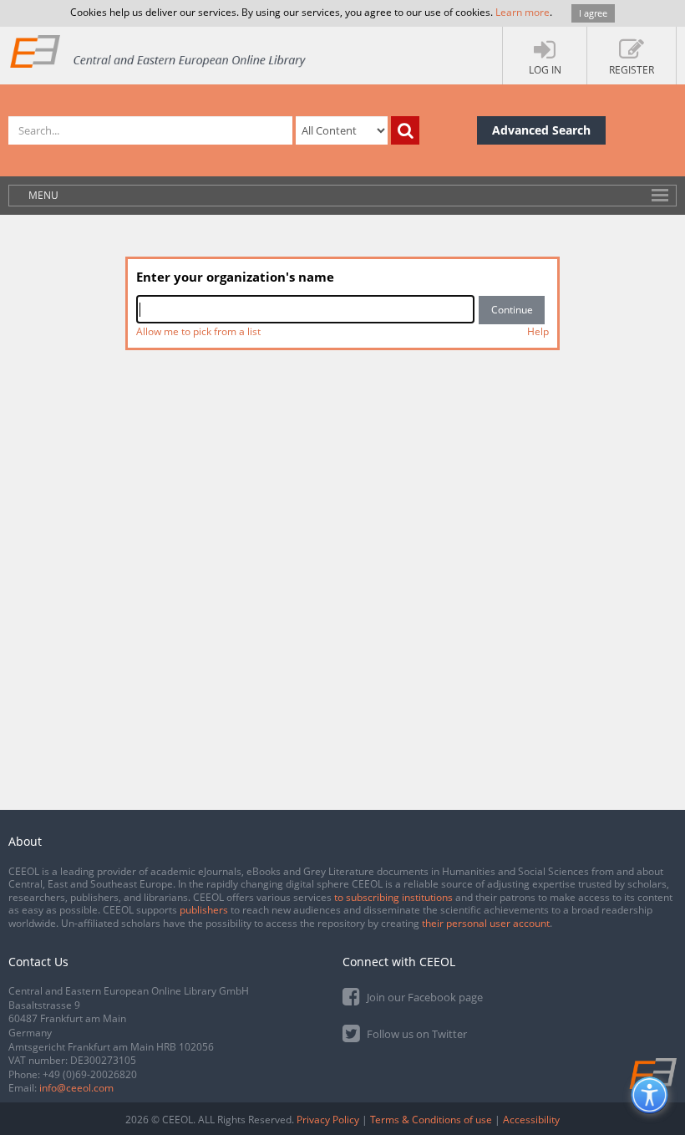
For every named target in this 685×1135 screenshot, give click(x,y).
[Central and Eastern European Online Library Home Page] (158, 50)
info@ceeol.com (76, 1088)
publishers (204, 910)
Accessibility (531, 1119)
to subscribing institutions (393, 897)
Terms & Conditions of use (431, 1119)
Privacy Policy (328, 1119)
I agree (593, 13)
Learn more (522, 12)
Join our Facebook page (423, 997)
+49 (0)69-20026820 (90, 1074)
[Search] (405, 130)
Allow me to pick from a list (198, 331)
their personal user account (486, 923)
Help (538, 331)
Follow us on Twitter (415, 1033)
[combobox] (305, 309)
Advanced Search (541, 130)
